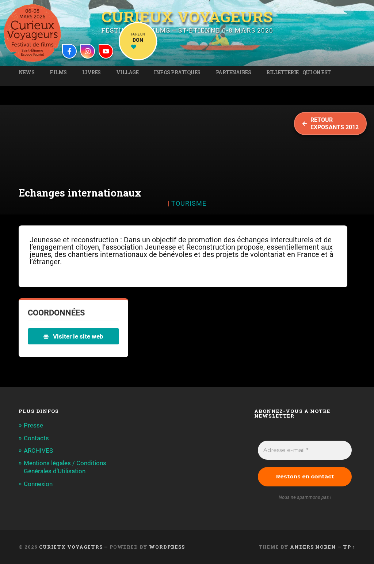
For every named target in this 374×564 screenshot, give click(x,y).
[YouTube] (106, 51)
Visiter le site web (77, 336)
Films (58, 72)
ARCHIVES (38, 450)
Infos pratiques (177, 72)
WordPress (167, 547)
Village (127, 72)
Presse (33, 425)
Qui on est (316, 72)
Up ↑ (349, 547)
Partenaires (233, 72)
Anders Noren (313, 547)
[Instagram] (87, 51)
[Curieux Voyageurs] (32, 33)
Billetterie (282, 72)
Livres (91, 72)
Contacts (36, 438)
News (26, 72)
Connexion (38, 484)
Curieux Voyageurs (187, 17)
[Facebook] (69, 51)
